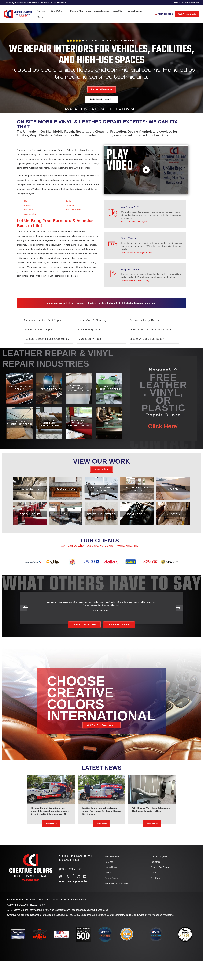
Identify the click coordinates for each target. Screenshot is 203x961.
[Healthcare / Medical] (101, 499)
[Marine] (173, 499)
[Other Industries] (101, 524)
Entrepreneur (88, 915)
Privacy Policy (37, 904)
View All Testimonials (85, 624)
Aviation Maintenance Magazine (156, 915)
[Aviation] (173, 524)
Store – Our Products (161, 867)
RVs (26, 201)
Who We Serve (57, 11)
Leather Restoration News (21, 899)
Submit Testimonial (119, 624)
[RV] (65, 524)
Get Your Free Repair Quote (101, 725)
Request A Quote (159, 856)
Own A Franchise (135, 11)
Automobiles (30, 214)
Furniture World (105, 915)
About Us (117, 11)
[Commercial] (137, 524)
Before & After (76, 11)
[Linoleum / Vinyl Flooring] (137, 499)
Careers (40, 17)
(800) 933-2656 (123, 303)
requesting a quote (147, 303)
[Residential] (65, 499)
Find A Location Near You (186, 2)
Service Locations (102, 11)
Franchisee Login (77, 899)
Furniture (69, 205)
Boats (68, 201)
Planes (27, 205)
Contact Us (110, 872)
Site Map (155, 878)
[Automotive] (30, 499)
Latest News (111, 867)
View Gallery (101, 469)
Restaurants (30, 209)
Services (41, 11)
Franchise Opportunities (73, 881)
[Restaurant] (30, 524)
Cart (63, 899)
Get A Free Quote (187, 14)
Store (88, 11)
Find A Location (112, 856)
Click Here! (163, 426)
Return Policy (111, 878)
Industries (155, 862)
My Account (44, 899)
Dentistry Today (123, 915)
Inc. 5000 (74, 915)
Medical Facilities (73, 209)
